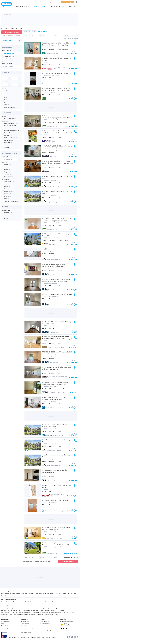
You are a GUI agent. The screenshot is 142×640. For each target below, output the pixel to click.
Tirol (43, 601)
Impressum (33, 637)
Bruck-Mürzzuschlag (6, 593)
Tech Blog (3, 630)
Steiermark (38, 601)
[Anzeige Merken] (75, 43)
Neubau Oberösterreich (24, 608)
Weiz (8, 595)
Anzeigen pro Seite (67, 557)
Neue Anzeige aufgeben (67, 2)
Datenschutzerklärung (26, 632)
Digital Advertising (45, 621)
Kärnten (10, 601)
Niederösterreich (17, 601)
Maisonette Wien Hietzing (37, 614)
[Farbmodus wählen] (76, 2)
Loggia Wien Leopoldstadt (24, 612)
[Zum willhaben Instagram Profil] (67, 637)
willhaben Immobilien (45, 623)
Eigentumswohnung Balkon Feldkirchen (56, 608)
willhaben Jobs (44, 628)
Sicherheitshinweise (25, 623)
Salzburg (32, 601)
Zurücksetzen (18, 50)
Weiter (55, 35)
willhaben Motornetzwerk (46, 625)
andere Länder (58, 601)
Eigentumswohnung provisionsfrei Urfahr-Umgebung (52, 610)
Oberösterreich (25, 601)
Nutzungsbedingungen (26, 625)
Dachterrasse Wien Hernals (69, 612)
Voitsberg (3, 595)
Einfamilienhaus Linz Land (55, 612)
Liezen (56, 593)
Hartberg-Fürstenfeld (39, 593)
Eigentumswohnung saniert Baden (22, 614)
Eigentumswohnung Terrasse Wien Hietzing (11, 610)
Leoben (51, 593)
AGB (18, 637)
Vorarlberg (47, 601)
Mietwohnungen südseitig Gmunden (9, 608)
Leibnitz (47, 593)
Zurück (25, 35)
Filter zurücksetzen (42, 31)
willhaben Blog (4, 628)
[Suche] (19, 159)
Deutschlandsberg (16, 593)
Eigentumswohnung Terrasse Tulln (9, 612)
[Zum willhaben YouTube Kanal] (72, 637)
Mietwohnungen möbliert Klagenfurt (40, 612)
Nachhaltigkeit (4, 625)
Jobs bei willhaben (5, 621)
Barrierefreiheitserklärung (27, 628)
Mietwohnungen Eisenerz (7, 614)
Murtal (64, 593)
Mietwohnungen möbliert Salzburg (30, 610)
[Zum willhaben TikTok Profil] (70, 637)
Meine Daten (24, 630)
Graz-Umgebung (29, 593)
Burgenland (4, 601)
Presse (2, 623)
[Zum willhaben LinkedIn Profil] (75, 637)
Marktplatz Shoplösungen (46, 630)
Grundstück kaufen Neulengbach (38, 608)
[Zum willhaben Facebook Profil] (77, 637)
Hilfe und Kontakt (25, 621)
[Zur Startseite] (6, 4)
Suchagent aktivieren (13, 32)
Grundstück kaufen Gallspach (51, 614)
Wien (53, 601)
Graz (23, 593)
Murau (60, 593)
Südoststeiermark (72, 593)
